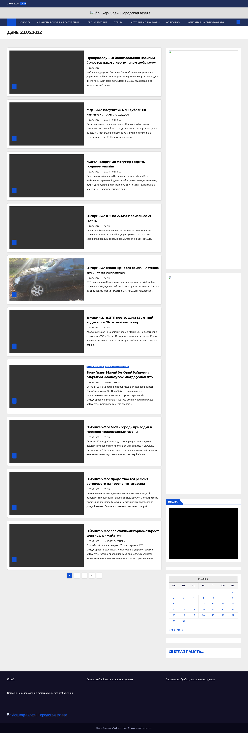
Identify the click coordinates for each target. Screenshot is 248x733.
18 (193, 609)
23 (174, 615)
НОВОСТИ (25, 22)
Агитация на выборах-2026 (206, 22)
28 (223, 615)
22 (233, 609)
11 (193, 603)
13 (213, 603)
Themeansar (146, 728)
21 (223, 609)
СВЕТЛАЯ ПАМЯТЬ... (186, 651)
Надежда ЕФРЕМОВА (114, 541)
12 (203, 603)
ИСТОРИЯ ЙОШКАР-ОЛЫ (145, 22)
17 (183, 609)
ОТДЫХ (118, 22)
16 (174, 609)
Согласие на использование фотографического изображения (40, 693)
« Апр (172, 630)
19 (203, 609)
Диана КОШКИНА (112, 120)
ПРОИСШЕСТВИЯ (97, 22)
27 (213, 615)
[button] (233, 22)
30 (174, 621)
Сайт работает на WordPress (109, 728)
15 (233, 603)
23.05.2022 (94, 68)
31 (183, 621)
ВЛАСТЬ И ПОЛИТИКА (95, 367)
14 (223, 603)
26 (203, 615)
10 (183, 603)
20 (213, 609)
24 (183, 615)
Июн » (180, 630)
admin (107, 226)
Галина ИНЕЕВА (112, 383)
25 (193, 615)
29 (233, 615)
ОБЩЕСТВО (173, 22)
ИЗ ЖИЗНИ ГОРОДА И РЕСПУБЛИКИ (58, 22)
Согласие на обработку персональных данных (190, 679)
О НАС (10, 679)
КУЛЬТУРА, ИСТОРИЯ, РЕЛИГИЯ (116, 367)
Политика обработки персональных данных (110, 679)
